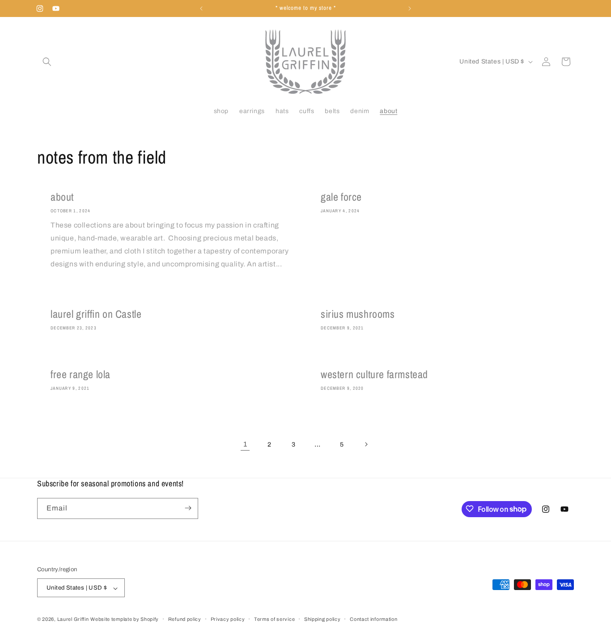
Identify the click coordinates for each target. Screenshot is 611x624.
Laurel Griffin (73, 619)
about (62, 197)
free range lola (80, 374)
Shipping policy (322, 619)
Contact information (373, 619)
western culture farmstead (374, 374)
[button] (47, 62)
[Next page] (366, 444)
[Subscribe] (188, 508)
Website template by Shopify (124, 619)
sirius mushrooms (358, 314)
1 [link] (245, 444)
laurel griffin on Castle (96, 314)
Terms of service (274, 619)
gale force (341, 197)
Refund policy (184, 619)
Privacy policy (228, 619)
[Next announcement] (410, 8)
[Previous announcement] (201, 8)
